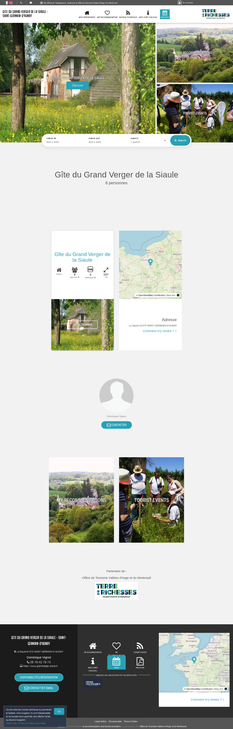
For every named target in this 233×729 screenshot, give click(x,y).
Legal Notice (100, 721)
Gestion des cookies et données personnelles (26, 723)
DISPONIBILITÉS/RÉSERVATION (39, 677)
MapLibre (170, 295)
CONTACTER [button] (118, 425)
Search (182, 140)
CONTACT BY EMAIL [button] (40, 688)
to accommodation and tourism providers (102, 726)
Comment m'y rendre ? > (160, 331)
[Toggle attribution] (178, 295)
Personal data (115, 721)
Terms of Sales (130, 721)
